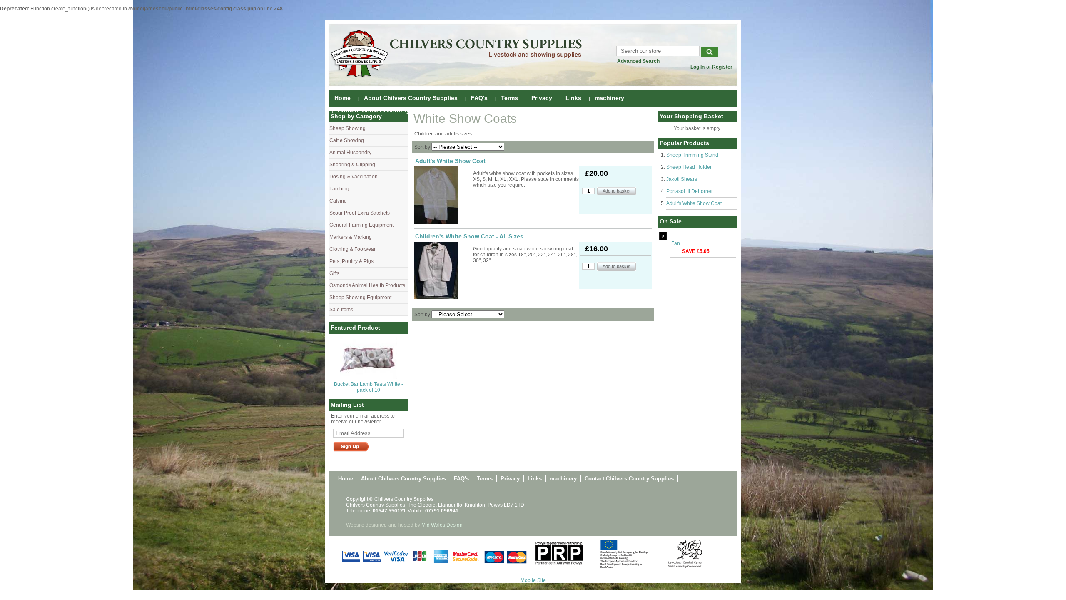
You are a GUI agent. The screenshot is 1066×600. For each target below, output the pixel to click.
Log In (697, 67)
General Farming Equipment (361, 225)
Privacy (541, 98)
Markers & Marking (350, 237)
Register (722, 67)
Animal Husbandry (350, 152)
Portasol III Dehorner (689, 191)
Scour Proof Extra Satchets (359, 213)
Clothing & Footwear (352, 249)
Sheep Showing (347, 128)
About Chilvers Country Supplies (411, 98)
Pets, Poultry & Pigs (351, 261)
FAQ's (479, 98)
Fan (675, 243)
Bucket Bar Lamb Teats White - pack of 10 (368, 387)
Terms (509, 98)
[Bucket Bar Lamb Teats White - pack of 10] (368, 377)
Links (573, 98)
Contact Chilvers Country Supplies (387, 110)
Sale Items (341, 309)
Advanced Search (638, 61)
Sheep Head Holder (689, 167)
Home (342, 98)
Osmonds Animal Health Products (367, 285)
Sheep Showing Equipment (360, 297)
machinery (609, 98)
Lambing (339, 189)
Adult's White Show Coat (694, 203)
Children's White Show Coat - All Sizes (469, 236)
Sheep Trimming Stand (692, 155)
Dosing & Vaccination (353, 177)
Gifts (334, 273)
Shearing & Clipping (352, 165)
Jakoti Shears (681, 179)
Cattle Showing (346, 140)
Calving (338, 201)
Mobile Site (533, 580)
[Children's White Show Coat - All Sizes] (443, 270)
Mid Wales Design (442, 525)
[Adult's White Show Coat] (443, 195)
